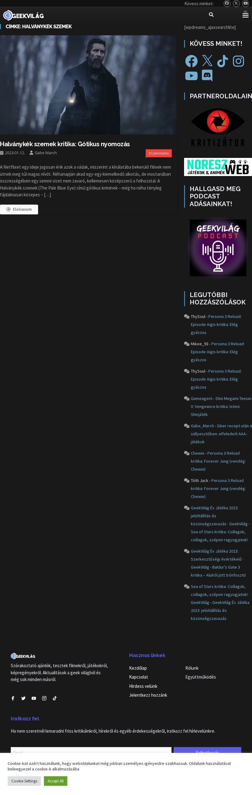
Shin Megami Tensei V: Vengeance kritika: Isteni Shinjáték (221, 406)
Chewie (197, 453)
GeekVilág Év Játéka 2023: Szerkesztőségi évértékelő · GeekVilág (217, 559)
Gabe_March (202, 426)
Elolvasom (22, 209)
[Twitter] (236, 3)
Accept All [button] (56, 781)
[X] (207, 61)
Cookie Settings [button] (24, 781)
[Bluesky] (227, 3)
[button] (245, 15)
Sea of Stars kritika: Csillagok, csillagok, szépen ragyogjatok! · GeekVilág (220, 594)
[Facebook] (191, 61)
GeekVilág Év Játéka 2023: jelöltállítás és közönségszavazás (220, 610)
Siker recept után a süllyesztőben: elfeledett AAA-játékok (221, 433)
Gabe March (46, 152)
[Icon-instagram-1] (44, 698)
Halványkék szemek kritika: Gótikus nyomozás (65, 144)
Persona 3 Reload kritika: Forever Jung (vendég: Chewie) (218, 461)
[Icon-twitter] (23, 698)
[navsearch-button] (211, 15)
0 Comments (159, 153)
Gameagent (201, 398)
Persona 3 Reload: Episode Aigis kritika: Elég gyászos (216, 324)
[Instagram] (238, 61)
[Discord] (207, 76)
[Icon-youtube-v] (34, 698)
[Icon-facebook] (13, 698)
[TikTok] (222, 61)
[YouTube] (245, 3)
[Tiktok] (55, 698)
